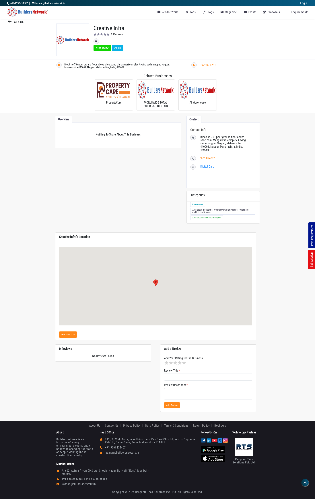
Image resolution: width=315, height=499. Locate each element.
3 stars (175, 363)
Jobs (192, 12)
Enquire (117, 47)
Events (251, 12)
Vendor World (170, 12)
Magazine (230, 12)
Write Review (102, 47)
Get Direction (68, 334)
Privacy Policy (132, 425)
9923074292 (208, 65)
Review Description (176, 385)
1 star (166, 363)
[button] (155, 282)
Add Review (172, 405)
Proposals (273, 12)
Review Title (172, 370)
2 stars (170, 363)
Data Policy (152, 425)
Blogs (210, 12)
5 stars (184, 363)
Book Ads (220, 425)
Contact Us (111, 425)
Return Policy (201, 425)
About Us (94, 425)
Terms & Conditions (176, 425)
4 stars (179, 363)
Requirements (299, 12)
